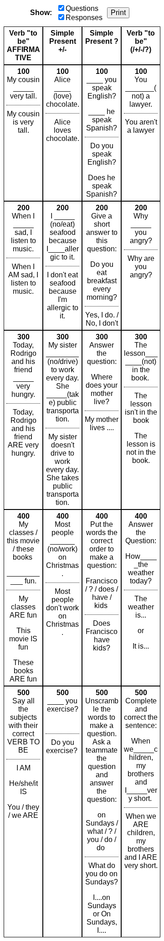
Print (118, 12)
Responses (84, 17)
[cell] (23, 133)
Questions (82, 8)
